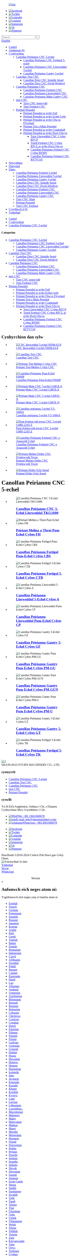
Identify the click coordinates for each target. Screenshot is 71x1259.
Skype (5, 868)
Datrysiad (14, 166)
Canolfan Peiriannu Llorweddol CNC (45, 93)
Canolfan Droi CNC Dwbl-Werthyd (44, 83)
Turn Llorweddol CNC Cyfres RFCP (44, 309)
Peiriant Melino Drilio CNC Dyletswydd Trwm (32, 462)
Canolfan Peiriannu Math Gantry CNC (45, 96)
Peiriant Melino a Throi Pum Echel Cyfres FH (37, 532)
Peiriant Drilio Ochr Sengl (31, 473)
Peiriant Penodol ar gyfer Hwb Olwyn (45, 133)
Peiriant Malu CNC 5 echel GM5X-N (38, 402)
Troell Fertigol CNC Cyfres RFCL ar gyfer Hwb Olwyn (47, 144)
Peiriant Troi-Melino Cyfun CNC (35, 367)
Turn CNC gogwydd (35, 103)
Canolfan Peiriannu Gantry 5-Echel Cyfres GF (38, 644)
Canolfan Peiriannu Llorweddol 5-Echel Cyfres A (37, 597)
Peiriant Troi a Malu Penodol (39, 126)
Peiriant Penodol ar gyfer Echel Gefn (44, 116)
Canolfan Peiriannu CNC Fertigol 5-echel (40, 243)
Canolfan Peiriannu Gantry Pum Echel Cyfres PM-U (37, 709)
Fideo (12, 169)
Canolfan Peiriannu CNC (30, 86)
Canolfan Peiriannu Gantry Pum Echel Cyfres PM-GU (37, 666)
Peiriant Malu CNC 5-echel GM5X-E (37, 389)
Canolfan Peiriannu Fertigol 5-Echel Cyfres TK (39, 752)
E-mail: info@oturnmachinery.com (36, 819)
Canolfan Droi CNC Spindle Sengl (43, 80)
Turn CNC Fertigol (27, 205)
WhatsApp (7, 871)
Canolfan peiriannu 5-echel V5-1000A (38, 415)
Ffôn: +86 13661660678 (30, 816)
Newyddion (15, 162)
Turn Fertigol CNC (34, 106)
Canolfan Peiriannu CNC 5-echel (35, 56)
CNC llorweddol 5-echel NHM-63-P (37, 348)
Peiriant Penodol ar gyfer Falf (40, 113)
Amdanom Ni (17, 50)
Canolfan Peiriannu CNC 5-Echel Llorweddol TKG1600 (37, 511)
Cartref (13, 47)
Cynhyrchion (16, 53)
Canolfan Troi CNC (27, 76)
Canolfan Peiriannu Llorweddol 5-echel (39, 176)
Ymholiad (14, 212)
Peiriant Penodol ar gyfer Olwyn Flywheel (40, 296)
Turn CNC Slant (25, 199)
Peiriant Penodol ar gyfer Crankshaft (44, 129)
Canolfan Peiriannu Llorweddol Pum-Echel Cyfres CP (38, 621)
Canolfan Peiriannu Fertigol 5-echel (36, 172)
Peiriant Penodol (25, 109)
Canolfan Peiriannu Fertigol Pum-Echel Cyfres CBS (37, 554)
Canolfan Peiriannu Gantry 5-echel (43, 73)
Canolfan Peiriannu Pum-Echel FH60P (38, 380)
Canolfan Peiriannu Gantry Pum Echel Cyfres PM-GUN (37, 687)
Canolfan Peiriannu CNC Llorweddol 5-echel (42, 246)
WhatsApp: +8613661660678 (40, 822)
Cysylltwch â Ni (18, 209)
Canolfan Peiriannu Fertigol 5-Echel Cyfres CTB (39, 575)
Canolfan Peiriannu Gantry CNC (35, 196)
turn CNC (21, 100)
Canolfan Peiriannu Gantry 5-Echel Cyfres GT (38, 731)
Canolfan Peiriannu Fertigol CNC (42, 90)
